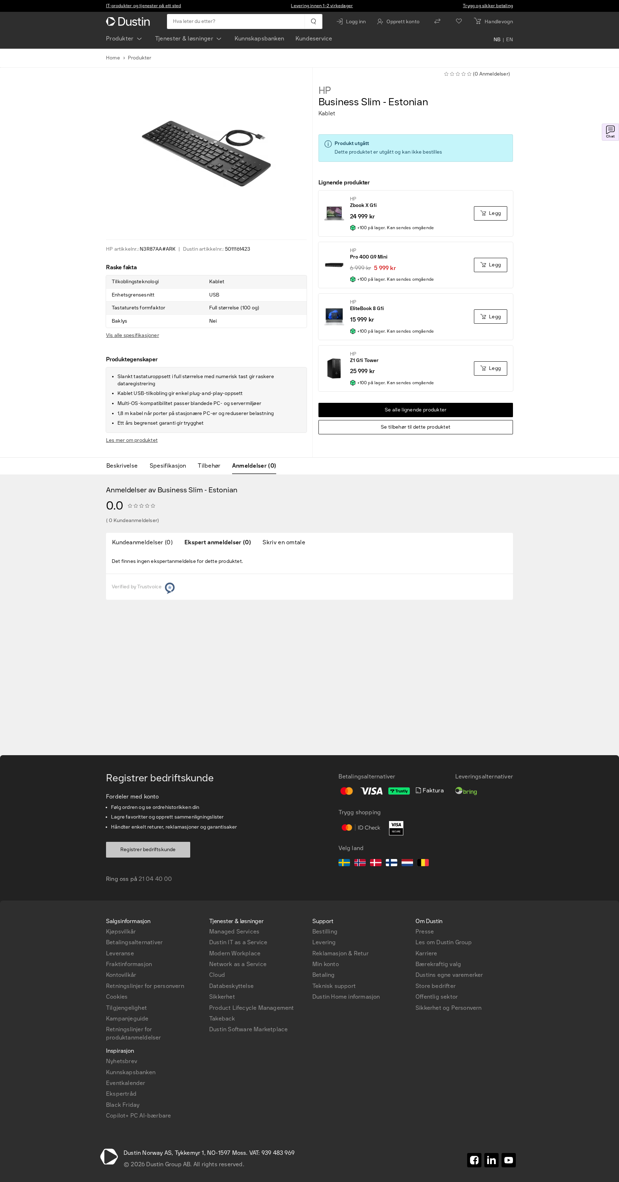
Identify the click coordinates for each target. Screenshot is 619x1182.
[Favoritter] (458, 21)
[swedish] (344, 863)
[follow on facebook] (474, 1160)
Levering (324, 942)
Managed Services (234, 931)
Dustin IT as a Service (238, 942)
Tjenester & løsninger (184, 38)
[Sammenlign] (437, 21)
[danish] (376, 863)
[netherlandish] (407, 863)
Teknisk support (334, 986)
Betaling (323, 974)
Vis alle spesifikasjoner (132, 335)
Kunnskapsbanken (259, 38)
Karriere (426, 953)
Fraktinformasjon (129, 964)
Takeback (222, 1018)
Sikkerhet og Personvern (449, 1007)
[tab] (125, 466)
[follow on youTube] (509, 1160)
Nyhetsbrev (121, 1061)
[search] (313, 21)
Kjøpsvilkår (121, 931)
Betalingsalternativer (134, 942)
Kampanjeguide (127, 1018)
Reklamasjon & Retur (340, 953)
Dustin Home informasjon (346, 996)
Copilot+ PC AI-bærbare (138, 1115)
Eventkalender (125, 1083)
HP (324, 90)
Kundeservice (314, 38)
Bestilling (324, 931)
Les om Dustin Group (444, 942)
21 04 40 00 (155, 878)
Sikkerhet (222, 996)
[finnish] (391, 863)
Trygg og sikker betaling (488, 5)
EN (509, 40)
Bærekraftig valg (438, 964)
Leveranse (120, 953)
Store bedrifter (436, 986)
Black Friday (122, 1104)
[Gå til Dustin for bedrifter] (129, 21)
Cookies (117, 996)
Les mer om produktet (132, 440)
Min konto (325, 964)
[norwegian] (360, 863)
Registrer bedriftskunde (148, 849)
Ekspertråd (121, 1093)
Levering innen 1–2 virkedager (322, 5)
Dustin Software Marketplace (248, 1029)
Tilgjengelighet (126, 1007)
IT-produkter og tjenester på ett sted (143, 5)
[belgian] (423, 863)
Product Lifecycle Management (251, 1007)
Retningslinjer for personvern (145, 986)
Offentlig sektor (437, 996)
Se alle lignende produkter (416, 410)
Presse (425, 931)
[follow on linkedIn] (491, 1160)
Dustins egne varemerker (449, 974)
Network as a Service (238, 964)
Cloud (217, 974)
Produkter (120, 38)
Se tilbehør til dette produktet (415, 427)
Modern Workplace (234, 953)
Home (113, 58)
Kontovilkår (121, 974)
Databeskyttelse (231, 986)
